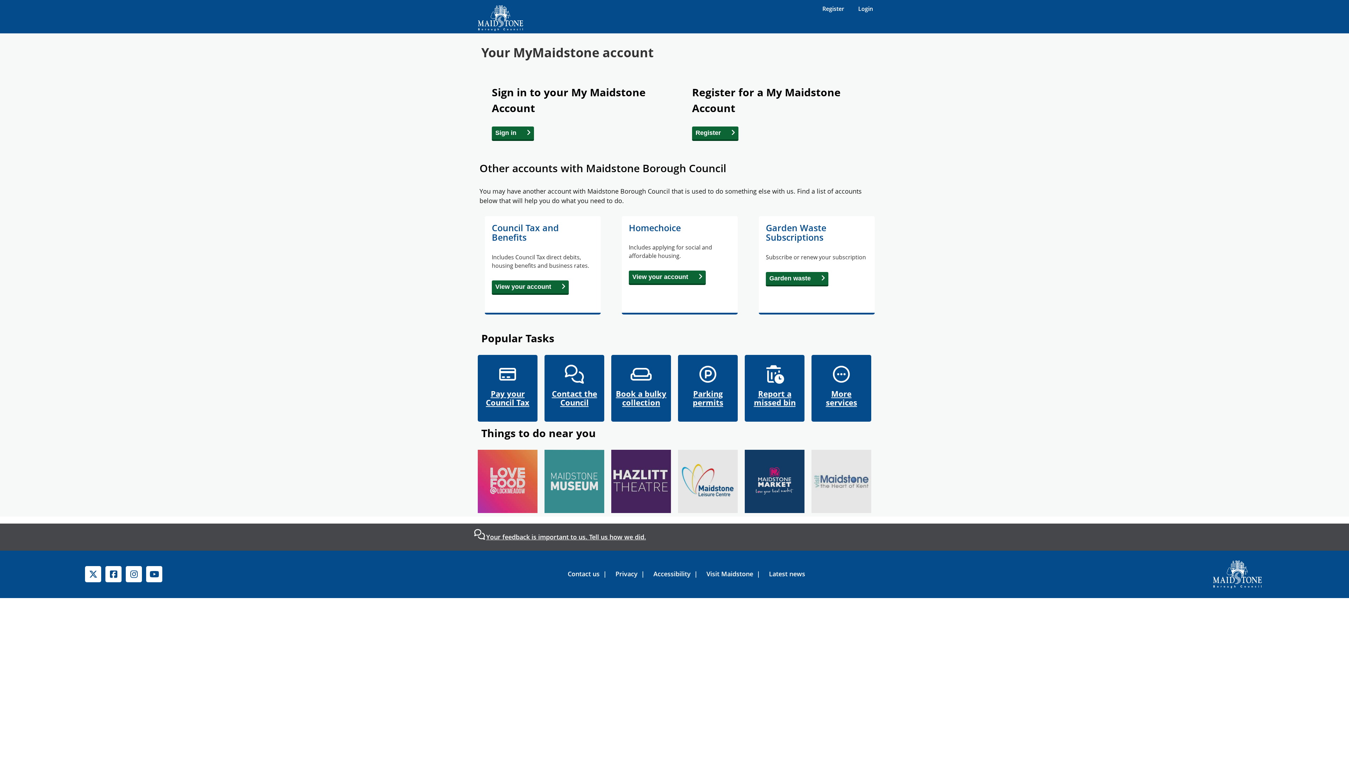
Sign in (505, 132)
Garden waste (790, 278)
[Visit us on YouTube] (154, 574)
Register (833, 9)
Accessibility (672, 574)
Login (865, 9)
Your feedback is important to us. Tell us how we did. (566, 537)
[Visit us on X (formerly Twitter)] (93, 574)
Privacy (626, 574)
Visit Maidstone (729, 574)
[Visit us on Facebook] (113, 574)
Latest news (787, 574)
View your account (523, 286)
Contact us (584, 574)
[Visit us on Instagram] (134, 574)
